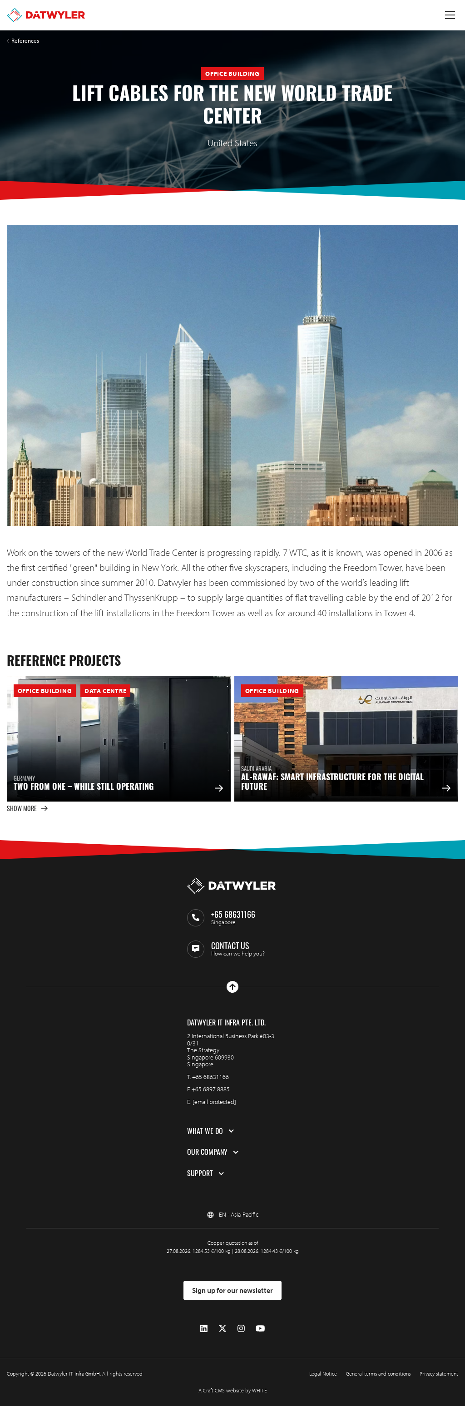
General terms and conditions (378, 1373)
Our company (207, 1152)
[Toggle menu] (450, 15)
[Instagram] (241, 1328)
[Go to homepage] (46, 15)
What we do (205, 1131)
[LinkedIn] (204, 1328)
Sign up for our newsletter (232, 1290)
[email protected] (214, 1102)
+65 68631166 (210, 1077)
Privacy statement (439, 1373)
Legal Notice (323, 1373)
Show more (22, 808)
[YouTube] (260, 1328)
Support (200, 1173)
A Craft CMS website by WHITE (232, 1390)
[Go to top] (232, 986)
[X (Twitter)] (222, 1328)
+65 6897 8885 (211, 1089)
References (25, 41)
